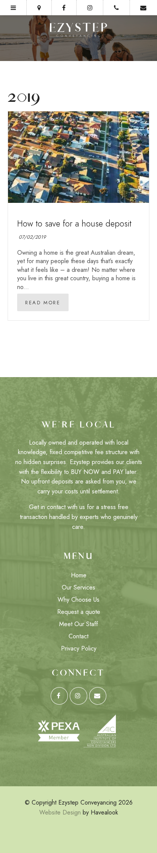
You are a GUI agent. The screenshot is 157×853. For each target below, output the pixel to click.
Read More (42, 302)
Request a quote (78, 611)
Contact (78, 636)
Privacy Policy (78, 648)
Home (79, 575)
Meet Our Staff (78, 624)
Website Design (60, 812)
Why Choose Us (78, 599)
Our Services (78, 587)
